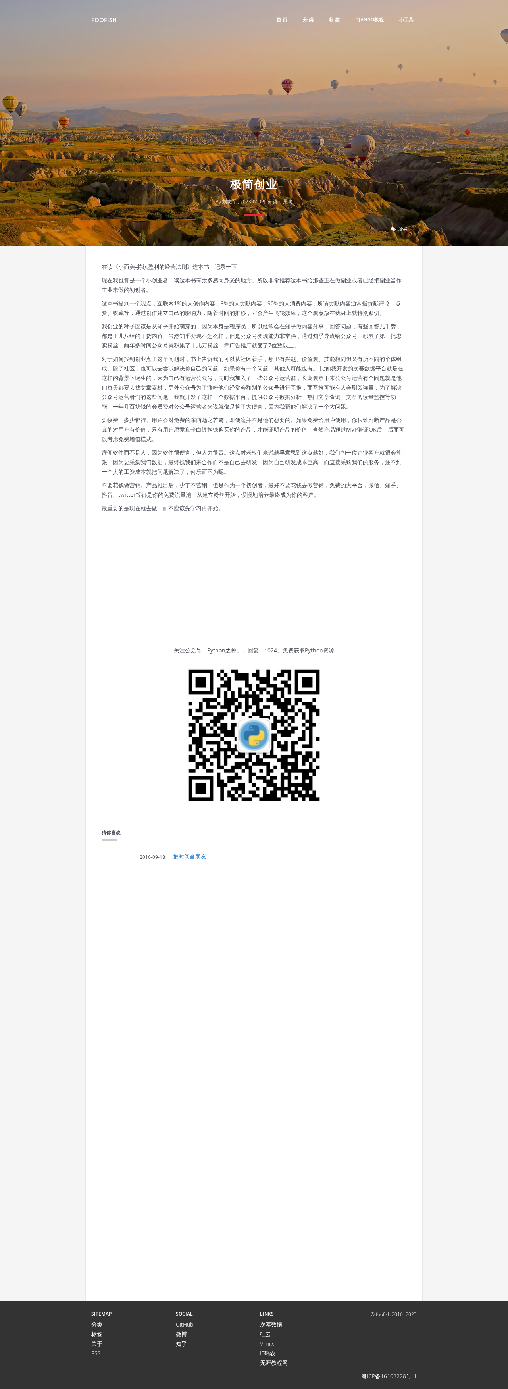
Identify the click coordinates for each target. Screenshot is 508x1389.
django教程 (369, 19)
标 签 (334, 19)
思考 (288, 201)
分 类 (308, 19)
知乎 (181, 1343)
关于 (96, 1343)
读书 (402, 229)
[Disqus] (254, 977)
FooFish (104, 20)
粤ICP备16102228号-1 (389, 1376)
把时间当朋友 (189, 856)
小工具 (406, 19)
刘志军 (229, 201)
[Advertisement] (254, 113)
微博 (181, 1334)
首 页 (282, 19)
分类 (96, 1324)
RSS (96, 1353)
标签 (96, 1334)
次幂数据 (271, 1324)
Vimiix (267, 1343)
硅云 (265, 1334)
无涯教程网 (274, 1362)
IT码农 (267, 1353)
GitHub (184, 1324)
